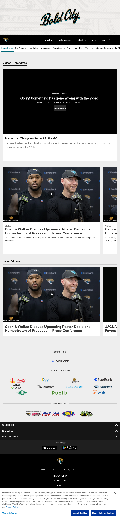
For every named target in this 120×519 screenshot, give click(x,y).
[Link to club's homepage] (5, 38)
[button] (60, 108)
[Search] (110, 40)
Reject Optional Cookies (103, 513)
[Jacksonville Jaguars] (60, 461)
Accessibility (60, 481)
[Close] (115, 493)
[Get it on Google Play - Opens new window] (69, 449)
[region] (60, 503)
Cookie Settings (9, 513)
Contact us (60, 485)
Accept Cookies (80, 513)
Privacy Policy (60, 476)
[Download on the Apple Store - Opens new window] (49, 448)
